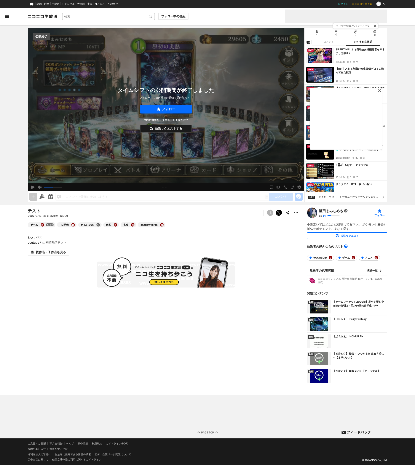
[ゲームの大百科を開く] (42, 225)
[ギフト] (50, 197)
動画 (39, 4)
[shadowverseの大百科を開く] (162, 225)
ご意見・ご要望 (37, 443)
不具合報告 (55, 443)
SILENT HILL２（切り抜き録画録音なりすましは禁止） (360, 51)
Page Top (207, 432)
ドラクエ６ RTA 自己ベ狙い (354, 184)
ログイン (343, 4)
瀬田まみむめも (331, 211)
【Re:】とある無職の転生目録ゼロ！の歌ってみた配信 (360, 70)
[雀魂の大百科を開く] (132, 225)
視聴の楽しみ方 (37, 449)
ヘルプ (70, 443)
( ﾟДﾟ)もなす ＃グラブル (352, 164)
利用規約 (97, 443)
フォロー (169, 109)
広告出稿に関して (38, 459)
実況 (90, 4)
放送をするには (58, 449)
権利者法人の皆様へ (39, 454)
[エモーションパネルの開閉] (299, 197)
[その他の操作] (296, 213)
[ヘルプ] (346, 246)
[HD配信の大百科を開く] (73, 225)
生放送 (55, 4)
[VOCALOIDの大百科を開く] (330, 257)
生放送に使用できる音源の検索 (73, 454)
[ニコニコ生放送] (42, 16)
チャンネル (68, 4)
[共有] (287, 213)
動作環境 (83, 443)
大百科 (81, 4)
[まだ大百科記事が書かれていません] (346, 211)
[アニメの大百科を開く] (376, 257)
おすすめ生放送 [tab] (363, 41)
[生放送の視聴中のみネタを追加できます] (33, 197)
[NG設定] (308, 42)
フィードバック (359, 432)
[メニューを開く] (7, 16)
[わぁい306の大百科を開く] (98, 225)
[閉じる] (375, 26)
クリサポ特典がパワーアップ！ (354, 25)
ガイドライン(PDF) (117, 443)
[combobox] (108, 16)
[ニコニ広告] (42, 197)
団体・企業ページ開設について (113, 454)
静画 (46, 4)
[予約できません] (270, 213)
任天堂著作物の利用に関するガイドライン (76, 459)
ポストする (279, 213)
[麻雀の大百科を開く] (115, 225)
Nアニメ (100, 4)
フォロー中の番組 (173, 16)
